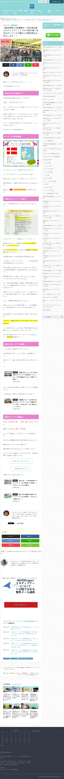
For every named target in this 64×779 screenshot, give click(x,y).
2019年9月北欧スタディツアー (26, 658)
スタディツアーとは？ (15, 12)
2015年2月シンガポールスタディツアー (52, 285)
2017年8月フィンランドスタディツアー (52, 234)
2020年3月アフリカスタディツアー (52, 76)
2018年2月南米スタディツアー (52, 225)
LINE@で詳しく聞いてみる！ (21, 461)
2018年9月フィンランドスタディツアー (52, 207)
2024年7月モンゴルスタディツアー (52, 68)
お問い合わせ (57, 1)
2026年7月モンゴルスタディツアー (52, 63)
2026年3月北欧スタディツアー (52, 60)
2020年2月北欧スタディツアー (52, 85)
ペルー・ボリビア (50, 181)
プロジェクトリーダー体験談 (51, 156)
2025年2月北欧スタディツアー (52, 47)
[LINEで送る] (20, 523)
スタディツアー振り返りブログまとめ (52, 149)
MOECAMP (47, 310)
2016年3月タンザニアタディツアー (52, 261)
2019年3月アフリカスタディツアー (52, 124)
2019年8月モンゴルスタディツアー (52, 111)
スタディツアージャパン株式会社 (9, 769)
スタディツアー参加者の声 (51, 153)
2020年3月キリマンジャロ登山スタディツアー (52, 89)
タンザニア (48, 172)
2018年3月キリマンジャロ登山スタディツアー (52, 216)
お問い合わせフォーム (21, 468)
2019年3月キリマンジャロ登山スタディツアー (52, 129)
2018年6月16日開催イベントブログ (52, 197)
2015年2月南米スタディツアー (52, 281)
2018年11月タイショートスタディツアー (52, 202)
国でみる (47, 159)
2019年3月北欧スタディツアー (52, 115)
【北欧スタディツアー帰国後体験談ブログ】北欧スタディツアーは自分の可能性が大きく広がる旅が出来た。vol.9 (24, 651)
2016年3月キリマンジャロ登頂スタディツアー (52, 266)
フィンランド (18, 621)
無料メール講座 (23, 10)
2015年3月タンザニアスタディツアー (52, 277)
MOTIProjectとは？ (6, 12)
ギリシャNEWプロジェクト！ (51, 294)
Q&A (57, 10)
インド (46, 175)
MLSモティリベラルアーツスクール (52, 301)
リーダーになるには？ (32, 12)
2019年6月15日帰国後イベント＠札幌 (53, 144)
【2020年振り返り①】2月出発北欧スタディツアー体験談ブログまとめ (25, 628)
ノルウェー (47, 166)
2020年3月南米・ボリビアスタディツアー (52, 81)
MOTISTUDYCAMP (49, 96)
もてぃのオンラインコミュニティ (52, 93)
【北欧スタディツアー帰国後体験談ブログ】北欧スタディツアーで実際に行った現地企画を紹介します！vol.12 (24, 633)
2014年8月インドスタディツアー (51, 290)
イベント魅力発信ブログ (50, 193)
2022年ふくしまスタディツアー (52, 72)
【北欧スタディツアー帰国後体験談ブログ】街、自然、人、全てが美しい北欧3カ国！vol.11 (24, 639)
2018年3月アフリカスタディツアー (52, 221)
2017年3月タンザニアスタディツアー (52, 239)
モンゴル (47, 162)
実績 (49, 11)
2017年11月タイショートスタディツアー (52, 229)
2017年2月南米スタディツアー (52, 248)
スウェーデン (8, 621)
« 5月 (1, 745)
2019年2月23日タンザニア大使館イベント (52, 133)
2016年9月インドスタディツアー (51, 252)
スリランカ (48, 178)
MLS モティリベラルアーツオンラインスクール (52, 306)
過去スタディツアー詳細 (50, 297)
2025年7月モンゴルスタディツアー (52, 51)
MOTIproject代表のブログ (51, 137)
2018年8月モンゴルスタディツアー (52, 211)
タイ (46, 184)
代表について (40, 11)
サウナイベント (48, 99)
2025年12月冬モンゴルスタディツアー (52, 56)
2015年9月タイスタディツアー (52, 273)
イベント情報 (48, 141)
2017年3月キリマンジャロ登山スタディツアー (52, 244)
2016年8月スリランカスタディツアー (52, 256)
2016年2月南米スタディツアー (52, 270)
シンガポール (48, 187)
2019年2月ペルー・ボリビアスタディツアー (52, 119)
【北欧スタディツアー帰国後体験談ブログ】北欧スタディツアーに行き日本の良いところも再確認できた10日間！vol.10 (24, 645)
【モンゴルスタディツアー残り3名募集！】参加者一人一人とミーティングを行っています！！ (21, 668)
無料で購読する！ (21, 605)
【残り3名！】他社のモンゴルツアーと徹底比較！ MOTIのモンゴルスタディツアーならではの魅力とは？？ (20, 674)
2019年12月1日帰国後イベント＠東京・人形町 (52, 103)
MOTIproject (49, 776)
